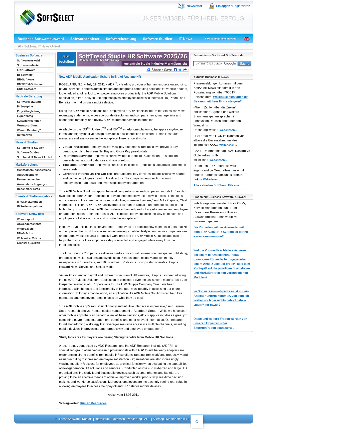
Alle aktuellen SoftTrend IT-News (216, 185)
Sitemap (158, 419)
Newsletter (194, 6)
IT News (185, 39)
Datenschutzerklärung (127, 419)
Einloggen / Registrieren (233, 6)
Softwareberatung (121, 39)
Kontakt (87, 419)
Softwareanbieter (84, 39)
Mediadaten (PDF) (178, 419)
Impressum (102, 419)
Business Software (67, 419)
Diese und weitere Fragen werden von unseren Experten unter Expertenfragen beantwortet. (220, 323)
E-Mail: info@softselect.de (220, 38)
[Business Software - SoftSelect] (45, 16)
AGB (147, 419)
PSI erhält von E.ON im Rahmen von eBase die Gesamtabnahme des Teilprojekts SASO (219, 140)
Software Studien (157, 39)
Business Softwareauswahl (41, 39)
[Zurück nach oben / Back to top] (197, 421)
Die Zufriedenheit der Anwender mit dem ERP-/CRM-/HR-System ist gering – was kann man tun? (221, 232)
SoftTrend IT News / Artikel (42, 46)
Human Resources (93, 403)
